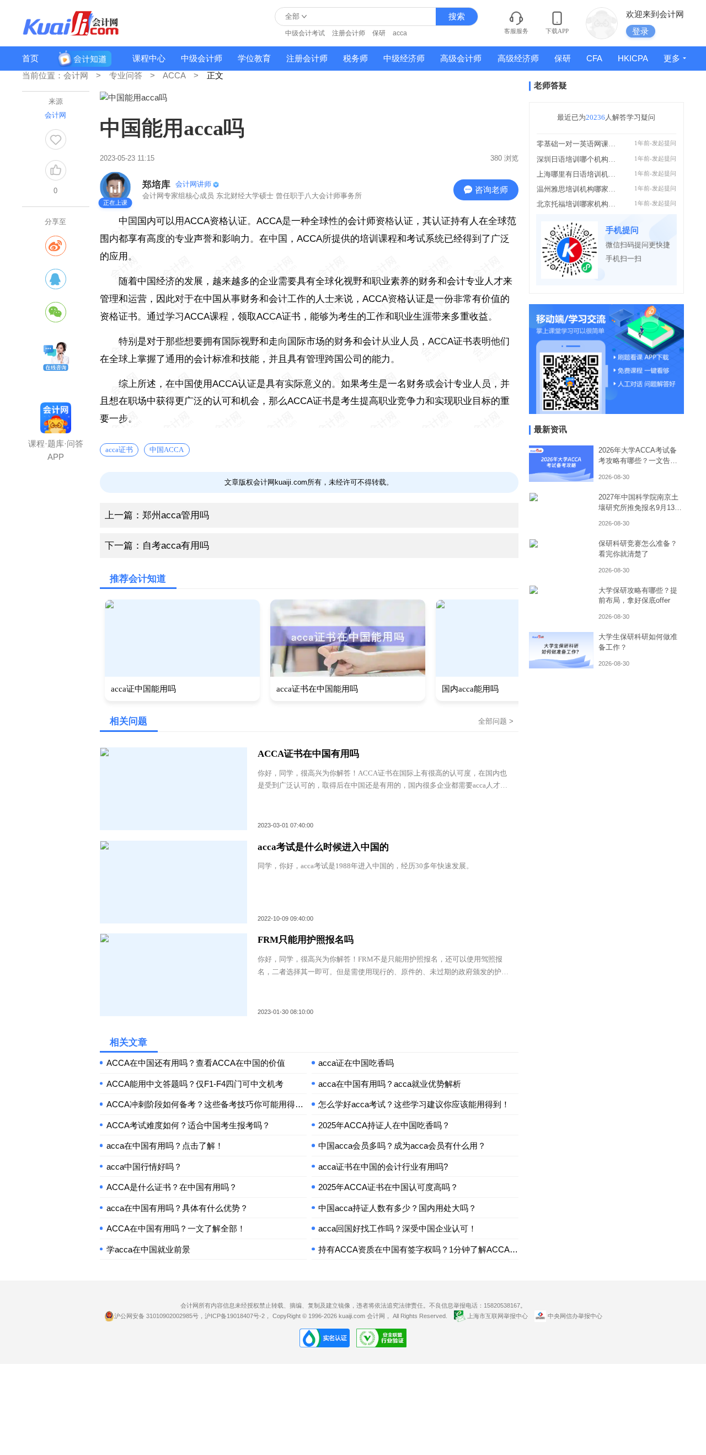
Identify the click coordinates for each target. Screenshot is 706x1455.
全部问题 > (496, 721)
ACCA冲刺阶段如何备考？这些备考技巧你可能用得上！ (206, 1104)
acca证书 (119, 449)
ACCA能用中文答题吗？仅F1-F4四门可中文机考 (195, 1083)
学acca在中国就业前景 (148, 1249)
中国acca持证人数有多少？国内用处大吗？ (397, 1208)
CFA (594, 58)
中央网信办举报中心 (574, 1316)
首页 (30, 58)
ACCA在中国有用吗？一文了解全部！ (175, 1228)
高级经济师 (518, 58)
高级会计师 (461, 58)
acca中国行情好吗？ (144, 1166)
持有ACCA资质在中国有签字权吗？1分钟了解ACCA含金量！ (418, 1249)
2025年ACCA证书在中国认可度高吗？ (388, 1187)
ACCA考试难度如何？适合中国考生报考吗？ (188, 1125)
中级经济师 (404, 58)
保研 (379, 33)
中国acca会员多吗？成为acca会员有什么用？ (402, 1145)
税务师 (355, 58)
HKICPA (633, 58)
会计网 (376, 1316)
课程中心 (148, 58)
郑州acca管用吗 (157, 515)
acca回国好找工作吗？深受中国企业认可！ (397, 1228)
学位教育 (254, 58)
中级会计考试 (305, 33)
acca (400, 33)
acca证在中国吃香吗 (356, 1063)
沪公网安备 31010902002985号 (156, 1316)
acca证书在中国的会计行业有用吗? (383, 1166)
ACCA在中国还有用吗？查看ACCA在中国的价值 (195, 1063)
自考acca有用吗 (157, 545)
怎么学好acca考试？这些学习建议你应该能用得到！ (414, 1104)
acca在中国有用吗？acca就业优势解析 (389, 1083)
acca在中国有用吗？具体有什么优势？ (177, 1208)
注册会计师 (348, 33)
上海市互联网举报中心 (498, 1316)
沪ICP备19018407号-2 (235, 1316)
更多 (672, 58)
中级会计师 (201, 58)
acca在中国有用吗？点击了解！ (164, 1145)
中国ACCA (166, 449)
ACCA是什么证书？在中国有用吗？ (171, 1187)
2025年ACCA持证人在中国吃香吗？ (384, 1125)
